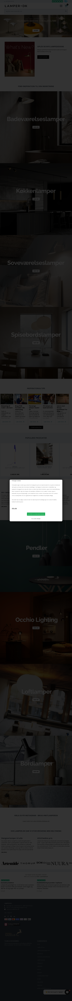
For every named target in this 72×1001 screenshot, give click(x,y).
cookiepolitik (18, 495)
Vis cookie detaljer (36, 518)
